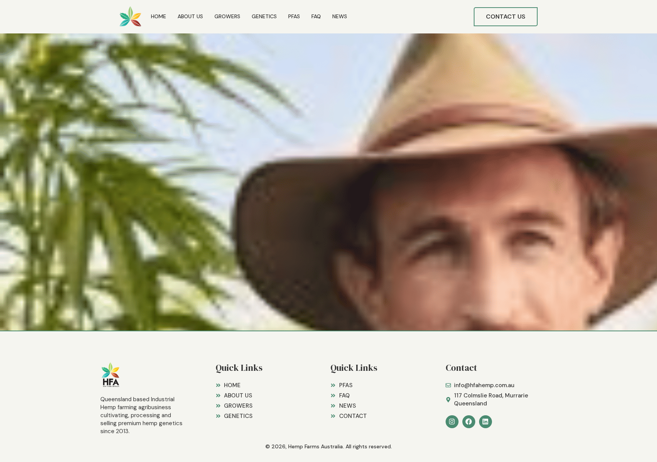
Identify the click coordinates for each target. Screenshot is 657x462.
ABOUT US (190, 16)
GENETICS (264, 16)
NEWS (339, 16)
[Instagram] (452, 421)
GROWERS (227, 16)
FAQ (316, 16)
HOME (158, 16)
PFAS (294, 16)
